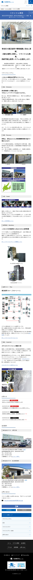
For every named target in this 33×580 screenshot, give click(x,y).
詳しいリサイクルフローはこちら (10, 337)
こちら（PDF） (16, 456)
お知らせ (7, 555)
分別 (3, 522)
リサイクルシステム (6, 518)
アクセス (10, 547)
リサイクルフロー (6, 526)
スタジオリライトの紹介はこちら (10, 365)
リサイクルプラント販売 (7, 530)
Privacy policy (25, 555)
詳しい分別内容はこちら (8, 221)
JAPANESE (8, 510)
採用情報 (16, 547)
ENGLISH (24, 510)
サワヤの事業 (8, 9)
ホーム (9, 543)
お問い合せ (31, 2)
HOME (2, 9)
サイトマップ (16, 555)
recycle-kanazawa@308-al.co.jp (13, 500)
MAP (24, 449)
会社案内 (23, 543)
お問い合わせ (5, 534)
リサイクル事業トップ (7, 515)
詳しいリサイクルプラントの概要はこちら (12, 241)
